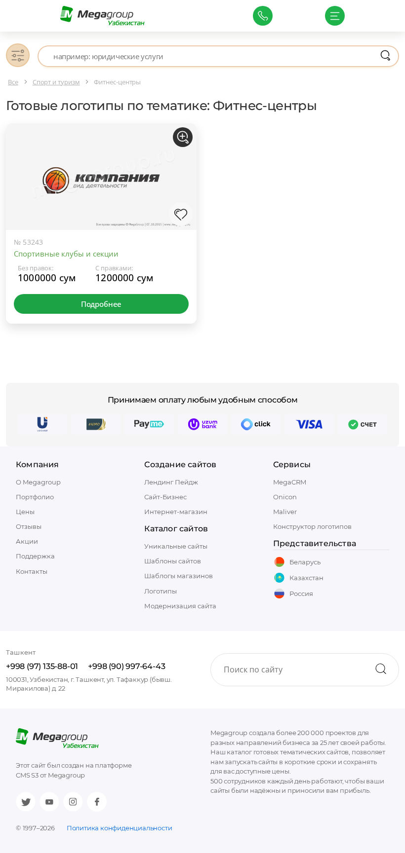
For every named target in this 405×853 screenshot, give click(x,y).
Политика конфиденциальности (119, 828)
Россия (301, 593)
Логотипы (160, 591)
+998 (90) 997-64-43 (126, 666)
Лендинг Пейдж (171, 482)
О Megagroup (38, 482)
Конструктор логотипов (312, 526)
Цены (25, 512)
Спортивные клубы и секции (66, 254)
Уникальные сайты (175, 546)
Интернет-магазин (175, 512)
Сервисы (292, 464)
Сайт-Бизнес (165, 497)
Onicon (285, 497)
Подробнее (101, 304)
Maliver (285, 512)
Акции (27, 541)
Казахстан (306, 578)
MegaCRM (289, 482)
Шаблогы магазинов (178, 576)
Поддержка (35, 556)
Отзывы (28, 526)
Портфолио (35, 497)
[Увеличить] (183, 137)
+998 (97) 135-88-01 (42, 666)
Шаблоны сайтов (172, 561)
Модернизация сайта (180, 606)
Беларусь (305, 562)
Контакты (31, 571)
